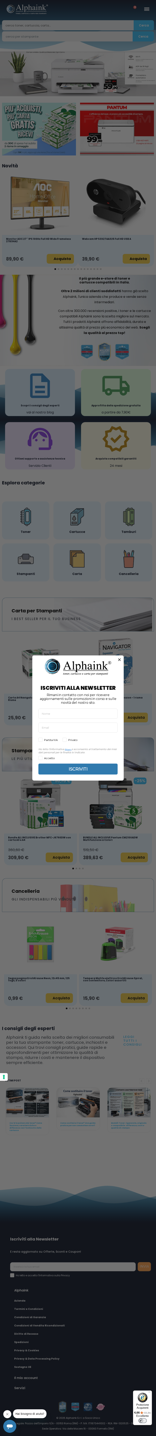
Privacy (68, 749)
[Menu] (149, 1393)
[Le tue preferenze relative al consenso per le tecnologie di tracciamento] (4, 1077)
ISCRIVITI (78, 769)
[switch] (143, 1420)
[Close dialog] (119, 659)
